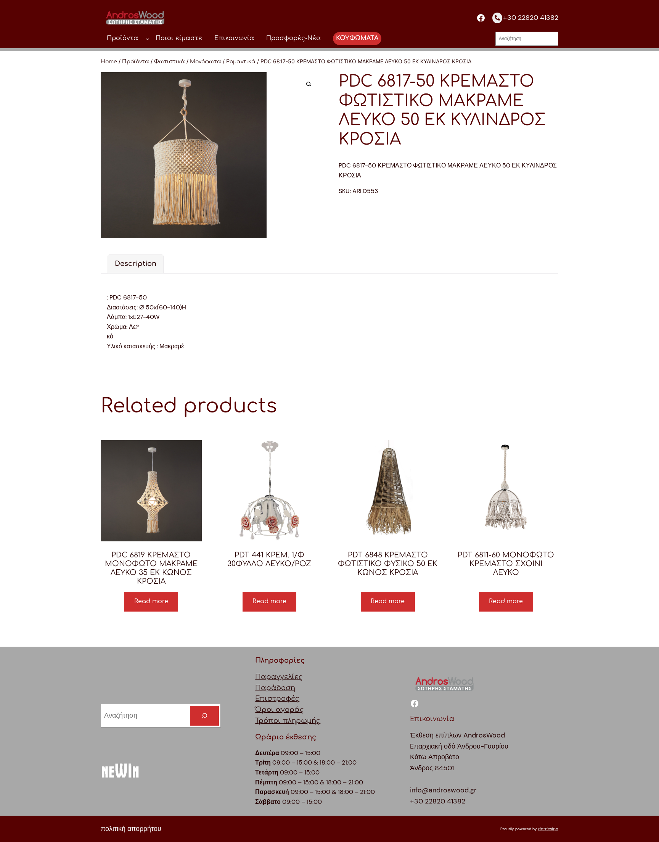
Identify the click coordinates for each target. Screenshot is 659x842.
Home (109, 61)
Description (135, 263)
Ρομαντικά (241, 61)
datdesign (548, 829)
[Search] (204, 716)
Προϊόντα (135, 61)
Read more (151, 601)
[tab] (136, 263)
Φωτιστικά (169, 61)
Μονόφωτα (205, 61)
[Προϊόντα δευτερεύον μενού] (147, 38)
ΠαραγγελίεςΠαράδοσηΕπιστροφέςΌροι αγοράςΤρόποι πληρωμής (287, 698)
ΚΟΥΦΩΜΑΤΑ (357, 38)
